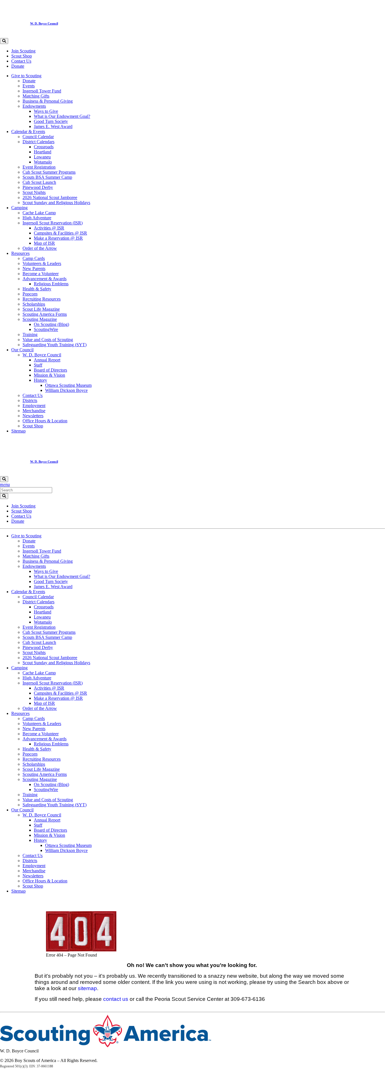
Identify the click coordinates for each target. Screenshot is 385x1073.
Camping (19, 207)
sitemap (87, 988)
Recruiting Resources (42, 299)
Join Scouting (23, 50)
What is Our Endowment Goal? (62, 116)
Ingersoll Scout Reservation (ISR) (53, 222)
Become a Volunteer (41, 273)
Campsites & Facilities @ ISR (60, 233)
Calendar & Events (28, 131)
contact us (115, 999)
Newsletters (33, 415)
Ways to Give (46, 111)
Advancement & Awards (45, 278)
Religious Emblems (51, 283)
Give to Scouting (26, 75)
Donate (17, 66)
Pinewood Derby (38, 187)
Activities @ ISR (49, 228)
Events (29, 85)
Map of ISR (44, 243)
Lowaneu (42, 156)
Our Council (22, 349)
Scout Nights (34, 192)
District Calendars (38, 141)
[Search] (4, 41)
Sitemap (18, 431)
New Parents (34, 268)
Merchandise (34, 410)
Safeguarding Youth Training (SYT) (55, 344)
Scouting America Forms (45, 314)
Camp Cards (34, 258)
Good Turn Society (51, 121)
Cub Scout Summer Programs (49, 172)
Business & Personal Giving (48, 101)
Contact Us (21, 61)
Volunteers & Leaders (42, 263)
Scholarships (34, 304)
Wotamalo (43, 162)
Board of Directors (50, 370)
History (40, 380)
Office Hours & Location (45, 420)
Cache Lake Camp (39, 212)
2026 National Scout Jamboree (50, 197)
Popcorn (30, 294)
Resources (20, 253)
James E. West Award (53, 126)
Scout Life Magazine (41, 309)
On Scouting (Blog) (51, 324)
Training (30, 334)
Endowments (34, 106)
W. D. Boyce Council (42, 354)
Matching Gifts (36, 96)
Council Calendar (38, 136)
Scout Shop (21, 56)
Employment (34, 405)
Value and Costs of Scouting (48, 339)
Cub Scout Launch (39, 182)
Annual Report (47, 359)
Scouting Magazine (40, 319)
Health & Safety (37, 288)
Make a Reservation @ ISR (58, 238)
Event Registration (39, 167)
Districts (30, 400)
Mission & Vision (49, 375)
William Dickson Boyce (66, 390)
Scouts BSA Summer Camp (47, 177)
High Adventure (37, 217)
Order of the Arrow (40, 248)
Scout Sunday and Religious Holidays (56, 202)
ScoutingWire (46, 329)
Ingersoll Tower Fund (42, 91)
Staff (38, 365)
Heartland (42, 151)
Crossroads (44, 146)
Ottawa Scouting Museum (68, 385)
